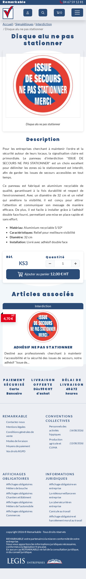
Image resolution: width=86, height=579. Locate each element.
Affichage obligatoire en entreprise (63, 486)
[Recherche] (43, 12)
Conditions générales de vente (20, 434)
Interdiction (44, 24)
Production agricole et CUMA (55, 443)
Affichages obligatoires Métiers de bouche (19, 486)
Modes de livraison (17, 441)
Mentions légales (15, 426)
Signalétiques (24, 24)
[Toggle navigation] (77, 12)
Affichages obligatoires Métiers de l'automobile (19, 504)
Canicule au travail (59, 511)
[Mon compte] (27, 12)
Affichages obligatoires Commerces (19, 513)
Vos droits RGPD (15, 451)
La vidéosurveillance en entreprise (62, 495)
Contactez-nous (15, 422)
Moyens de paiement (18, 446)
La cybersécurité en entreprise (60, 504)
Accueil (8, 24)
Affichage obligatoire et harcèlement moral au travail (65, 518)
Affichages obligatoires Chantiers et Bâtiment (19, 495)
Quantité (55, 257)
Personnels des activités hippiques (57, 430)
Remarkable (14, 2)
